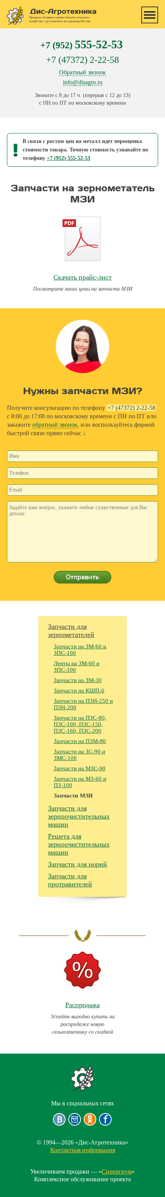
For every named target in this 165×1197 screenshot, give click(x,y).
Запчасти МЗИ (73, 796)
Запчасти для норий (77, 864)
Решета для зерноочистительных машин (79, 844)
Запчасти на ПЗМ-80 (80, 741)
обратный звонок (55, 424)
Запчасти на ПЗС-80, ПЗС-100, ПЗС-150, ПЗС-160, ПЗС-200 (80, 724)
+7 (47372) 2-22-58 (82, 60)
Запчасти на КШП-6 (79, 690)
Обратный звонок (82, 72)
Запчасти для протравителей (70, 880)
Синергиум (117, 1171)
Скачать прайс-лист (82, 277)
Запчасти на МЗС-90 (80, 768)
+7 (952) (81, 44)
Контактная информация (82, 1150)
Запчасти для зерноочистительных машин (79, 816)
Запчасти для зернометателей (71, 630)
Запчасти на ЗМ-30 (78, 680)
